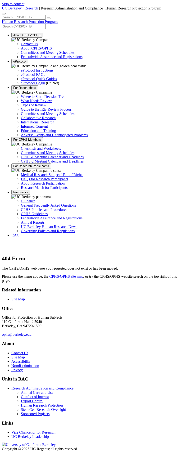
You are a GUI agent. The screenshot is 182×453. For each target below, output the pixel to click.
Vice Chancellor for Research (33, 432)
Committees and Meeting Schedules (47, 52)
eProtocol (19, 61)
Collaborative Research (38, 118)
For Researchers (24, 88)
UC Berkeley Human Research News (49, 227)
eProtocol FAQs (33, 74)
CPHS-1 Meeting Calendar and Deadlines (52, 157)
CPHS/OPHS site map (66, 276)
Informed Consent (34, 126)
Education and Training (38, 131)
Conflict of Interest (35, 397)
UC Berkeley (12, 8)
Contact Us (29, 44)
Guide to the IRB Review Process (46, 109)
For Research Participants (31, 166)
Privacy (17, 370)
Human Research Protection (42, 405)
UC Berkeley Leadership (30, 437)
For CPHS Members (27, 139)
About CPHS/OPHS (27, 35)
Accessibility (21, 361)
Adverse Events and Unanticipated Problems (54, 135)
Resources (20, 192)
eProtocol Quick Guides (39, 79)
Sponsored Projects (35, 414)
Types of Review (33, 105)
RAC (15, 235)
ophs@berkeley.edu (17, 334)
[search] (48, 18)
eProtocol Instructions (37, 70)
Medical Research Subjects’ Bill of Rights (52, 175)
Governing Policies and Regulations (48, 231)
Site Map (18, 299)
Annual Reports (33, 222)
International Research (37, 122)
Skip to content (13, 4)
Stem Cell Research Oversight (43, 410)
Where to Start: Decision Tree (43, 97)
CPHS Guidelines (34, 214)
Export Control (32, 401)
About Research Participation (43, 183)
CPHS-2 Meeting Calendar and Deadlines (52, 161)
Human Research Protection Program (30, 22)
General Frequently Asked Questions (48, 205)
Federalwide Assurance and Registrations (51, 57)
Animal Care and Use (37, 392)
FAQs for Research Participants (44, 179)
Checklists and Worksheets (41, 148)
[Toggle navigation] (4, 13)
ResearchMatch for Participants (44, 188)
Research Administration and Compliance (42, 388)
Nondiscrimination (25, 366)
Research (31, 8)
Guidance (28, 201)
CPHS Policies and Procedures (44, 210)
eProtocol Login (33, 83)
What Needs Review (36, 101)
